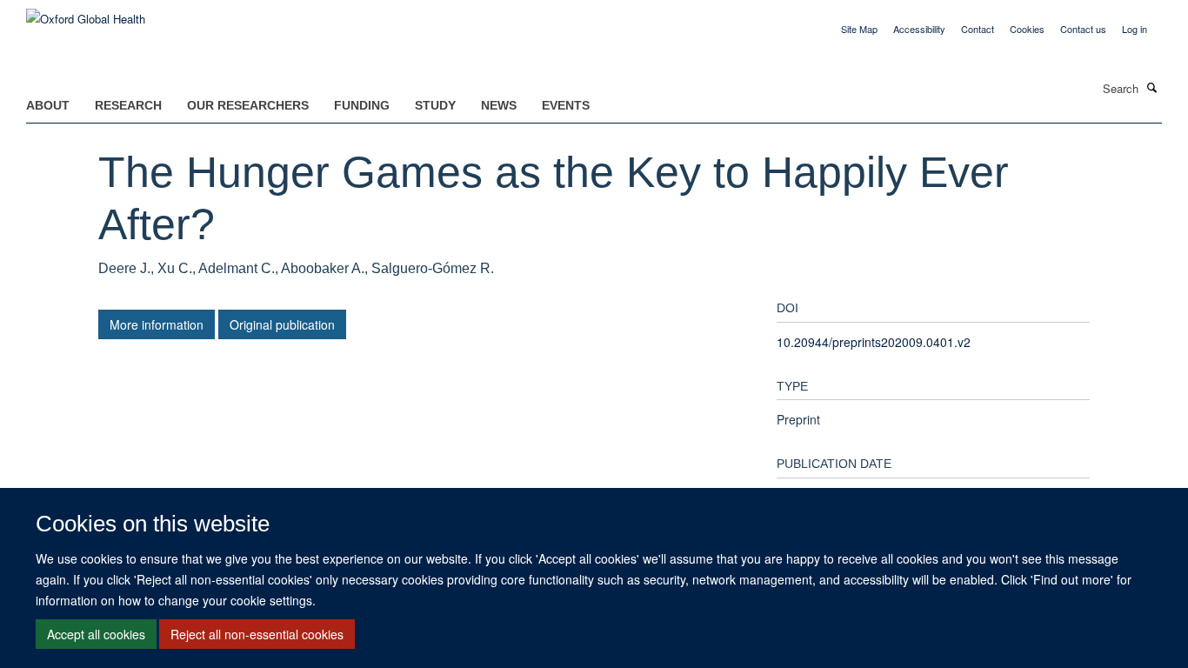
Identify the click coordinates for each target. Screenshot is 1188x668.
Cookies (1027, 29)
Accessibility (919, 29)
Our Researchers (248, 105)
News (499, 105)
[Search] (1152, 87)
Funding (362, 105)
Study (435, 105)
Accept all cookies (96, 634)
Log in (1134, 29)
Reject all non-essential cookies (257, 634)
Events (566, 105)
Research (128, 105)
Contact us (1083, 29)
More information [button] (157, 324)
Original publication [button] (282, 324)
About (48, 105)
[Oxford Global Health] (85, 12)
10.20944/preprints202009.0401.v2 (874, 342)
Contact (977, 29)
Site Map (859, 29)
